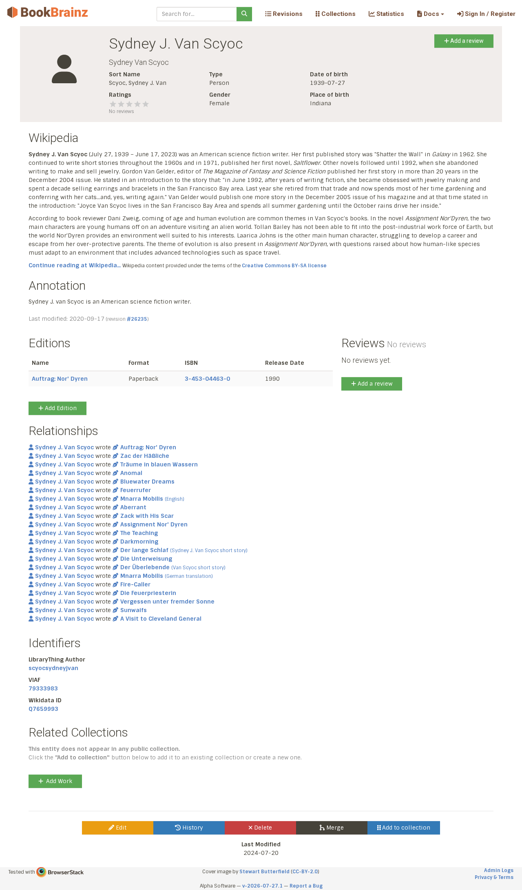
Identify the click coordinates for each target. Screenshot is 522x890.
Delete (262, 827)
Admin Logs (498, 870)
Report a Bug (306, 886)
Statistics (389, 14)
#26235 (137, 319)
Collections (338, 14)
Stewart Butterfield (264, 871)
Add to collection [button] (405, 827)
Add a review (466, 41)
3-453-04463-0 (207, 378)
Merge (334, 827)
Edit (120, 827)
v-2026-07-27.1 (262, 886)
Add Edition (60, 408)
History (192, 827)
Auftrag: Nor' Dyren (60, 378)
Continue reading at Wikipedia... (75, 265)
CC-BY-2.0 (305, 871)
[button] (430, 14)
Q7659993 (43, 708)
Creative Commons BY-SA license (284, 265)
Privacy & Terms (494, 877)
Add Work (59, 781)
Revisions (287, 14)
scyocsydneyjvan (53, 668)
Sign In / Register (489, 14)
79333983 (43, 688)
